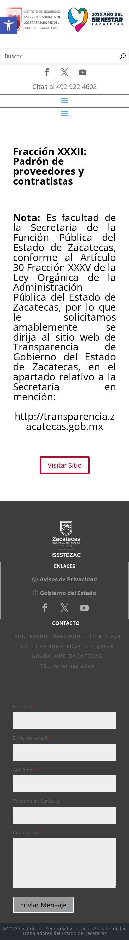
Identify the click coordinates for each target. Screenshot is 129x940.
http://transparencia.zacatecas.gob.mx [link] (65, 421)
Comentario (28, 832)
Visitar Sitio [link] (65, 465)
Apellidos (25, 769)
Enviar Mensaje (43, 904)
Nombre (24, 706)
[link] (8, 25)
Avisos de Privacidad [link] (68, 579)
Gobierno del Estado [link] (68, 592)
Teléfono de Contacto (36, 801)
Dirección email (32, 738)
